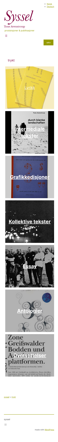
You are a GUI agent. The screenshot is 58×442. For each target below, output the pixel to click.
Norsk (49, 4)
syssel (7, 419)
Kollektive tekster (30, 222)
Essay (30, 266)
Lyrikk (30, 87)
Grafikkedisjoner (30, 177)
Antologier (29, 311)
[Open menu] (6, 35)
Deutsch (50, 6)
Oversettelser (29, 355)
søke (48, 42)
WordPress (49, 429)
